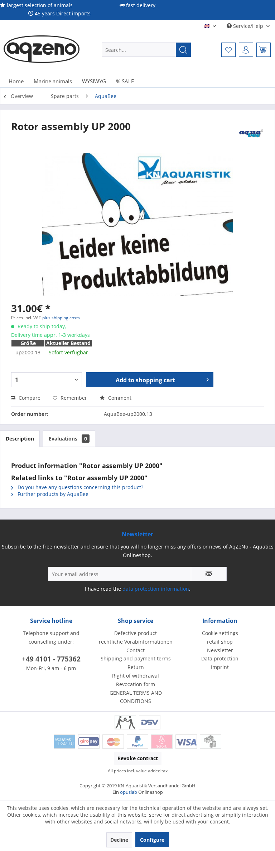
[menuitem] (146, 50)
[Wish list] (228, 50)
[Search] (183, 50)
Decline (119, 839)
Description (20, 438)
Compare (28, 397)
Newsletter (220, 650)
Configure (152, 839)
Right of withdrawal (135, 675)
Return (135, 667)
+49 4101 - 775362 (51, 659)
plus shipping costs (61, 318)
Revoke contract (137, 758)
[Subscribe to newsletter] (209, 574)
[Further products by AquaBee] (251, 133)
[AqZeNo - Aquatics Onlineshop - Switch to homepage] (41, 49)
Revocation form (135, 684)
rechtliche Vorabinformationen (136, 641)
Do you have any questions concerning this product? (79, 487)
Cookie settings (220, 633)
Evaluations (68, 438)
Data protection (219, 658)
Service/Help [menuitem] (248, 26)
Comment (119, 397)
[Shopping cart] (263, 50)
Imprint (220, 667)
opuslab (128, 792)
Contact (135, 650)
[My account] (246, 50)
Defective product (135, 633)
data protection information (155, 588)
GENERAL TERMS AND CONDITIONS (136, 697)
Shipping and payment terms (136, 658)
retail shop (220, 641)
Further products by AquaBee (52, 494)
